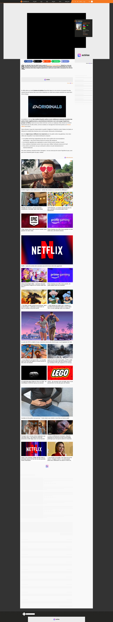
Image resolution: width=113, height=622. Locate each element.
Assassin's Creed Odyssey (53, 65)
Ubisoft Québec (85, 34)
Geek (47, 1)
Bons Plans (67, 1)
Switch (84, 26)
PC (72, 1)
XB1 (87, 25)
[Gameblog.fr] (24, 1)
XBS (77, 1)
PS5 (75, 1)
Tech (41, 1)
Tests (60, 1)
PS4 (83, 25)
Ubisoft (84, 32)
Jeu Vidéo (34, 1)
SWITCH (81, 1)
